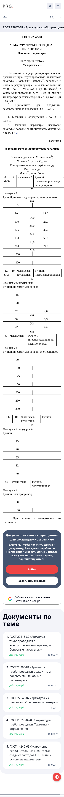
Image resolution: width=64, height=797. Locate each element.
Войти (32, 569)
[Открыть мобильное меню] (58, 6)
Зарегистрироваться (32, 580)
